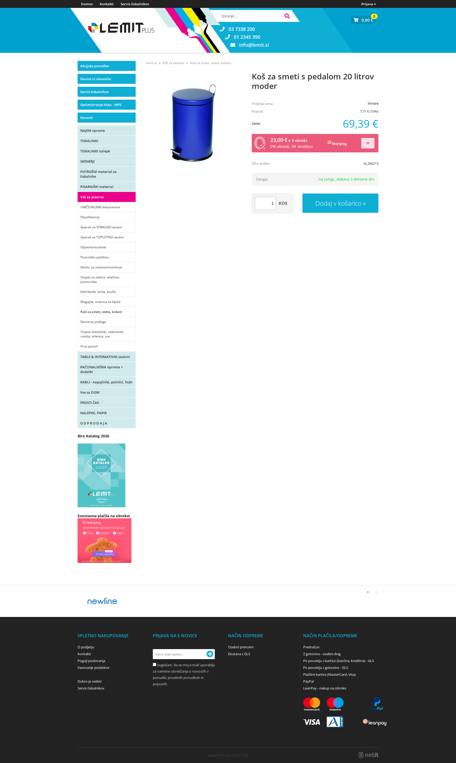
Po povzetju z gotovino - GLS (325, 667)
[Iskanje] (287, 17)
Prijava (368, 4)
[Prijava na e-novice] (210, 654)
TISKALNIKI (89, 140)
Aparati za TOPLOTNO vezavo (102, 237)
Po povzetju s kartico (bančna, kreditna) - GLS (338, 660)
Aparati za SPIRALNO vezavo (101, 227)
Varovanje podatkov (94, 667)
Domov (87, 4)
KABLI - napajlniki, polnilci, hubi (106, 382)
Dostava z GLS (239, 653)
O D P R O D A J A (93, 423)
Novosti (86, 117)
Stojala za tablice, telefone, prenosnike (100, 279)
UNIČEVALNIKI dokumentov (100, 207)
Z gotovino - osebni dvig (322, 653)
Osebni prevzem (241, 647)
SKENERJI (87, 161)
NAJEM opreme (92, 130)
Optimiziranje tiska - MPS (100, 104)
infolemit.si (254, 45)
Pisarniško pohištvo (94, 257)
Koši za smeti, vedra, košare (101, 312)
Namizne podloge (93, 322)
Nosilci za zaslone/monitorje (101, 267)
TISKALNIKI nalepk (95, 151)
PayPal (308, 681)
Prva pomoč (89, 346)
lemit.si (151, 63)
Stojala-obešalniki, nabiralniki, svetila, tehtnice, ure (102, 334)
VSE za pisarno (92, 197)
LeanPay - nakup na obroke (324, 688)
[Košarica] (363, 20)
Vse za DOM (89, 392)
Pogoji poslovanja (91, 660)
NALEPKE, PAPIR (93, 413)
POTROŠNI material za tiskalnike (98, 174)
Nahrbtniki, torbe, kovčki (98, 291)
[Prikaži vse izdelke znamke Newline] (102, 601)
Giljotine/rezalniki (93, 247)
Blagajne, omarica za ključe (100, 302)
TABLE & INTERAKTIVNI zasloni (105, 356)
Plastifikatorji (89, 217)
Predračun (311, 647)
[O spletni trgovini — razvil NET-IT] (368, 755)
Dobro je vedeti (90, 681)
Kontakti (107, 4)
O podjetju (86, 647)
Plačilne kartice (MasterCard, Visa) (329, 674)
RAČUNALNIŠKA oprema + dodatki (101, 369)
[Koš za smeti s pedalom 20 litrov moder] (193, 123)
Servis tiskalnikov (135, 4)
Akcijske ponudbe (94, 66)
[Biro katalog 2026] (101, 505)
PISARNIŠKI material (96, 186)
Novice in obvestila (95, 78)
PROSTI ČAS (89, 402)
